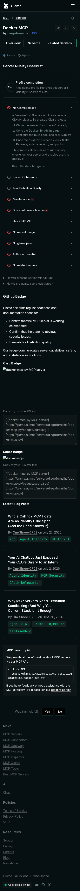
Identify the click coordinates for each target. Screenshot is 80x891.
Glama (7, 876)
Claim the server (27, 125)
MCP (6, 17)
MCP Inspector (13, 757)
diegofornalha (17, 33)
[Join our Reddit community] (43, 884)
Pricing (8, 846)
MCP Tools (11, 768)
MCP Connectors (15, 740)
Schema (34, 43)
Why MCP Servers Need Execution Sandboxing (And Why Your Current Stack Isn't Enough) (36, 606)
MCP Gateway (13, 746)
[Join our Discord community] (36, 884)
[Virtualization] (58, 28)
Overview (13, 43)
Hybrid (26, 55)
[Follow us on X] (49, 884)
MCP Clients (11, 763)
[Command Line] (74, 28)
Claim (33, 32)
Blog (6, 858)
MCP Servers (12, 734)
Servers (21, 17)
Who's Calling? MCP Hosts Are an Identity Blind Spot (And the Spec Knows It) (30, 521)
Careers (8, 852)
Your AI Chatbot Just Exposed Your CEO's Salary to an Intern (33, 559)
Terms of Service (15, 811)
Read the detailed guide (28, 166)
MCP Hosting (12, 751)
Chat (6, 792)
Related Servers (60, 43)
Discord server (61, 689)
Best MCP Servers (16, 774)
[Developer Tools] (66, 28)
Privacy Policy (13, 816)
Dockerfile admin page (44, 130)
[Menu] (73, 6)
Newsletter (10, 863)
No (60, 711)
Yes (47, 711)
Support (8, 840)
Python (11, 55)
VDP (6, 822)
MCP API (21, 661)
